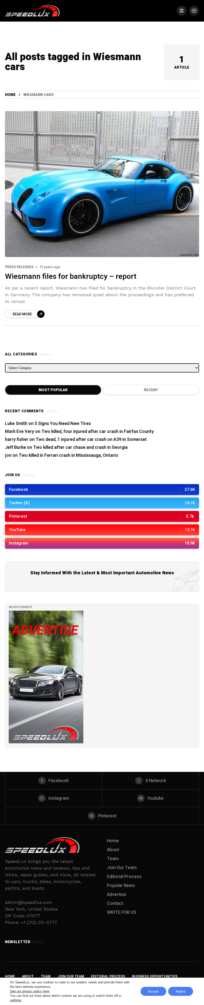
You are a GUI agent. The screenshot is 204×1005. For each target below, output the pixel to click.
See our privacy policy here (29, 991)
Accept (153, 991)
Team (113, 858)
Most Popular (53, 390)
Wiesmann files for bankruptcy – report (70, 276)
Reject (181, 991)
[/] (182, 11)
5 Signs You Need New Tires (63, 423)
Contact (115, 903)
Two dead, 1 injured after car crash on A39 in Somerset (91, 439)
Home (10, 94)
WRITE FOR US (121, 912)
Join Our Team (122, 867)
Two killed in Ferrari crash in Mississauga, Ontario (68, 455)
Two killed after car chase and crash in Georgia (80, 447)
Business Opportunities (155, 976)
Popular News (121, 885)
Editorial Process (124, 876)
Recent (151, 390)
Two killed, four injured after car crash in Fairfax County (97, 431)
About (113, 849)
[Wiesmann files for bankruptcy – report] (102, 184)
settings (15, 1000)
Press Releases (19, 267)
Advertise (116, 894)
